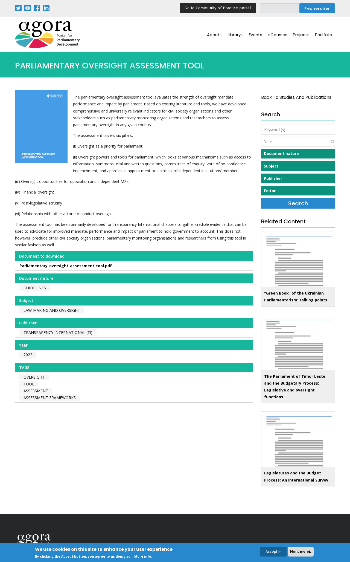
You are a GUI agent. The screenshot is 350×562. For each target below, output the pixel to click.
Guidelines (35, 287)
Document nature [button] (281, 153)
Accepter (273, 551)
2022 (28, 354)
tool (29, 384)
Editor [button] (270, 190)
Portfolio (323, 35)
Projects (301, 35)
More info (142, 556)
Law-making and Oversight (52, 310)
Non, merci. (300, 551)
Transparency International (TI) (58, 332)
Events (255, 35)
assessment (36, 390)
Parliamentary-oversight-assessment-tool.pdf (65, 265)
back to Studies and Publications (296, 97)
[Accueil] (48, 34)
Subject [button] (271, 166)
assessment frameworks (50, 397)
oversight (34, 377)
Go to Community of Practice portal (218, 8)
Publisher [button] (273, 178)
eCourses (277, 35)
